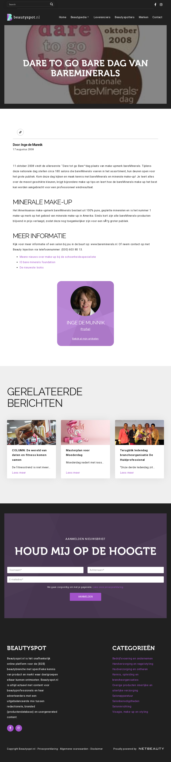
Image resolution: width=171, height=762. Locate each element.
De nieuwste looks (32, 267)
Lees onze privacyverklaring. (108, 587)
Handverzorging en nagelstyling (132, 663)
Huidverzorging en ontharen (130, 669)
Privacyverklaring (48, 749)
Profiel (85, 329)
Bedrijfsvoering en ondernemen (132, 658)
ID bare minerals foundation (37, 262)
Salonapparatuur (122, 695)
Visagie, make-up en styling (130, 711)
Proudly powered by (125, 749)
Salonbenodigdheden (125, 701)
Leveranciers (102, 17)
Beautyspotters (125, 17)
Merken (143, 17)
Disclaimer (97, 749)
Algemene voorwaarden (74, 749)
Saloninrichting (121, 706)
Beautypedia (79, 17)
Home (62, 17)
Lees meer (19, 472)
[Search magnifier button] (51, 4)
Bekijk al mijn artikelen (85, 338)
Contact (157, 17)
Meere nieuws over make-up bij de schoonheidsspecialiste (58, 256)
